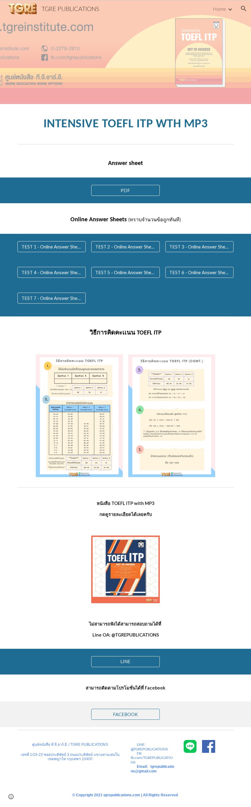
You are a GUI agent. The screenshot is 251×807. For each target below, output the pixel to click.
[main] (125, 122)
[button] (243, 8)
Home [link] (219, 9)
